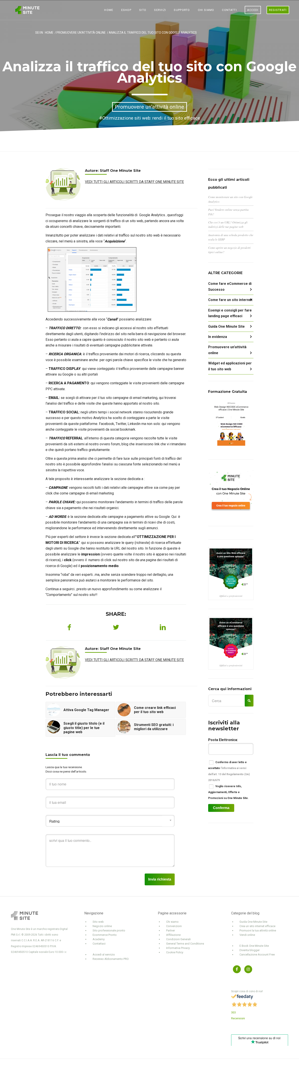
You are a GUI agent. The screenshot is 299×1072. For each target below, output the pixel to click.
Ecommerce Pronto (105, 934)
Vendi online (247, 934)
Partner (170, 930)
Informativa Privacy (178, 948)
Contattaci (99, 943)
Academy (99, 939)
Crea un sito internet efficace (257, 926)
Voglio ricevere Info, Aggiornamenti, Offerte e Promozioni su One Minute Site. (228, 792)
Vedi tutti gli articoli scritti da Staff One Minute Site (134, 182)
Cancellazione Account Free (257, 954)
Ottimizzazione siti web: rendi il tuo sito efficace (151, 118)
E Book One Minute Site (254, 945)
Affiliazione (173, 934)
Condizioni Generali (178, 939)
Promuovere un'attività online (81, 32)
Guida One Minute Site (226, 326)
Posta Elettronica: (223, 740)
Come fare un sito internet (230, 300)
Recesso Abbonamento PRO (111, 959)
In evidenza (217, 337)
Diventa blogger (249, 950)
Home (49, 32)
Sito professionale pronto (109, 930)
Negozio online (102, 926)
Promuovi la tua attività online (257, 930)
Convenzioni (174, 926)
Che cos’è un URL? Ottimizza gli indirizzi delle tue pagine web (228, 224)
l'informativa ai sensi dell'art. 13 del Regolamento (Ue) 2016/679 (229, 774)
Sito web (98, 921)
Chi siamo (172, 921)
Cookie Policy (174, 952)
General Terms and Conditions (185, 943)
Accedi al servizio (104, 954)
